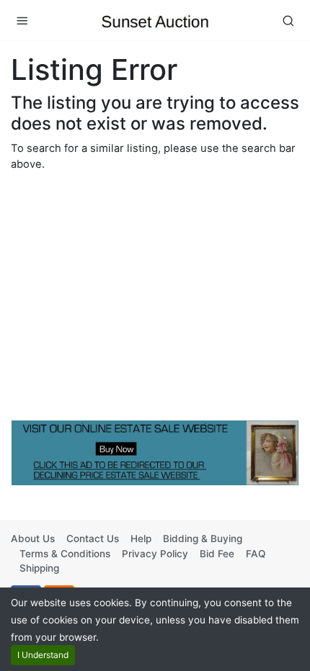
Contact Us (92, 538)
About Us (33, 538)
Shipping (39, 568)
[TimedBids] (155, 20)
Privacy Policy (155, 553)
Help (140, 538)
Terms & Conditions (64, 553)
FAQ (255, 553)
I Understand (42, 654)
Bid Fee (217, 553)
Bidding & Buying (202, 538)
